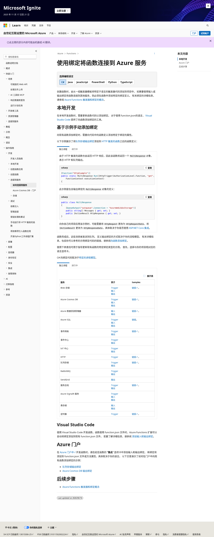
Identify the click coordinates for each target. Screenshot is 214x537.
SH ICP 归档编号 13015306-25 (17, 534)
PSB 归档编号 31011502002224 (52, 534)
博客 (148, 534)
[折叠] (36, 51)
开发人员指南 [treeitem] (16, 158)
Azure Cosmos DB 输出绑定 (77, 470)
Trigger (114, 287)
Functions (71, 53)
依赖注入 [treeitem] (14, 206)
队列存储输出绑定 (85, 141)
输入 (113, 290)
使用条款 (196, 534)
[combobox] (19, 56)
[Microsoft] (5, 25)
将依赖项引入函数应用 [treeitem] (20, 231)
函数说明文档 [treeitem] (12, 63)
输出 (113, 293)
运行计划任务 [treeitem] (16, 105)
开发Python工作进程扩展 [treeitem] (21, 236)
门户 (194, 33)
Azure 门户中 (67, 452)
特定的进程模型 (87, 257)
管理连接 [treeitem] (14, 211)
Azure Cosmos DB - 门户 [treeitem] (24, 190)
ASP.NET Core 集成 (139, 228)
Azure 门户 (184, 62)
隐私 (74, 534)
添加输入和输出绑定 (142, 436)
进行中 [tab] (75, 149)
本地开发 (183, 59)
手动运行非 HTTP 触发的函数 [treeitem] (22, 224)
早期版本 (138, 534)
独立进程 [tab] (63, 149)
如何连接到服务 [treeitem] (20, 185)
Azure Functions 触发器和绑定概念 (80, 486)
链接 (134, 287)
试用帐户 (205, 33)
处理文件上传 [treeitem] (16, 89)
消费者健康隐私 (180, 534)
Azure (60, 53)
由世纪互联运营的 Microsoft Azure (98, 534)
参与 (157, 534)
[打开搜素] (208, 25)
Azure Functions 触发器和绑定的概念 (84, 99)
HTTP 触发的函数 (111, 141)
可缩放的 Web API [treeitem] (18, 84)
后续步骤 (183, 66)
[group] (107, 177)
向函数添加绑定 (118, 240)
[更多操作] (154, 53)
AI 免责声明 (125, 534)
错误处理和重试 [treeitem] (17, 216)
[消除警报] (208, 5)
